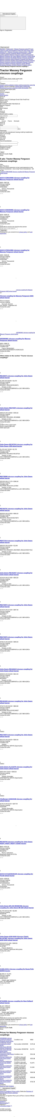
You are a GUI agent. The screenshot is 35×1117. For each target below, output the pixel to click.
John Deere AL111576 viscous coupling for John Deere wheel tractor (16, 767)
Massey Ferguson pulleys (7, 59)
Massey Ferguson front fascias (24, 59)
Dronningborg (13, 50)
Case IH (2, 50)
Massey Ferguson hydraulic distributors (11, 62)
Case (31, 49)
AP (29, 49)
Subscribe (4, 230)
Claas (6, 50)
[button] (17, 38)
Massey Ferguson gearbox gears (9, 60)
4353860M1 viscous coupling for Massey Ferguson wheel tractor (15, 339)
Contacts (11, 1086)
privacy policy (23, 232)
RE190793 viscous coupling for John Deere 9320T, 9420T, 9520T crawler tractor (16, 842)
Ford (22, 50)
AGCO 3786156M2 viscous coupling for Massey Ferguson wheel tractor (14, 178)
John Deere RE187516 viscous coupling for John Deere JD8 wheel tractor (16, 445)
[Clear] (0, 82)
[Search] (13, 23)
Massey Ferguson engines (27, 60)
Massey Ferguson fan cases (8, 56)
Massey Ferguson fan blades (8, 57)
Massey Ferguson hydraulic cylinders (15, 64)
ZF (6, 52)
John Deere (27, 50)
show (2, 152)
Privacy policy (16, 1091)
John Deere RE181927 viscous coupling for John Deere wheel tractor (16, 573)
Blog (6, 1093)
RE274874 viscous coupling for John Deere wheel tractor (7, 1054)
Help (6, 1086)
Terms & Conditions (5, 1091)
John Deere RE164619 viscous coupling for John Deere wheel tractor (16, 670)
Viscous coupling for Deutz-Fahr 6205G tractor (6, 1063)
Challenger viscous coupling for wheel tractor (5, 1044)
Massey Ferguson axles (24, 65)
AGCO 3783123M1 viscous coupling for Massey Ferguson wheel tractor (14, 251)
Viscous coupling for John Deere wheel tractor (6, 1058)
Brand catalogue (13, 1093)
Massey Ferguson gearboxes (25, 57)
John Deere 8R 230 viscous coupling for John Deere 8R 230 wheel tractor (5, 1049)
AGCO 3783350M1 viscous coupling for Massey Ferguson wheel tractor (14, 211)
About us (2, 1086)
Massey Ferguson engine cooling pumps (21, 55)
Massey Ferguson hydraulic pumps (15, 63)
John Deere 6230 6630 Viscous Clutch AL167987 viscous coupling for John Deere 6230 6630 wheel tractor (16, 938)
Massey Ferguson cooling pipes (26, 56)
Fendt (18, 50)
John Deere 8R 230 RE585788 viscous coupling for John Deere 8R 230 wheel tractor (17, 907)
